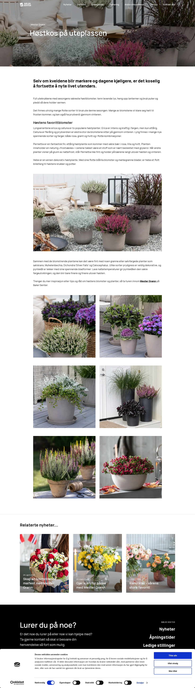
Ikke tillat (173, 671)
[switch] (76, 683)
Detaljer (140, 683)
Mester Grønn (38, 24)
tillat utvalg (173, 663)
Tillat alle (173, 655)
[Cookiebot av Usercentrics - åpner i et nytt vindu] (17, 683)
